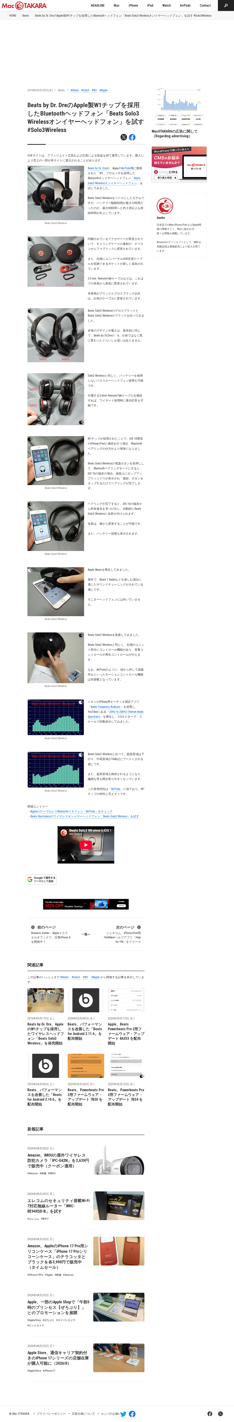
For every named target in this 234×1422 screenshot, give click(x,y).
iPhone (133, 5)
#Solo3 (85, 90)
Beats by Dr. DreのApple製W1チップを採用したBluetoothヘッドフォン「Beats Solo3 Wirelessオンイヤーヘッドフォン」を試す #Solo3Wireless (123, 15)
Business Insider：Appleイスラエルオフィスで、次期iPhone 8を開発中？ (50, 934)
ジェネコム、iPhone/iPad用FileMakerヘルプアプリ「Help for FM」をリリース (122, 934)
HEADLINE (98, 5)
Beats (25, 15)
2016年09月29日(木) (40, 90)
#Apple (103, 90)
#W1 (94, 90)
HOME (12, 15)
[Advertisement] (117, 47)
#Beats (75, 90)
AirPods (185, 5)
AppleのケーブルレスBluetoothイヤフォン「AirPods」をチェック (71, 811)
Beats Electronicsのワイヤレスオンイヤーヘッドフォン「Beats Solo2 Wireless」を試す (84, 816)
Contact (205, 5)
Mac (117, 5)
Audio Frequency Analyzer (105, 707)
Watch (166, 5)
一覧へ (86, 934)
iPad (150, 5)
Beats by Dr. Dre (97, 168)
